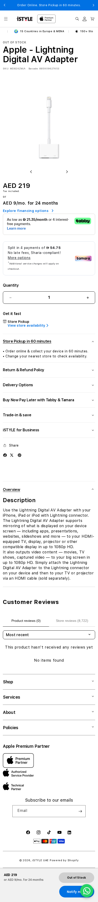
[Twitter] (12, 455)
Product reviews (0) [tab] (26, 621)
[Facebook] (5, 455)
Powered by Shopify (64, 860)
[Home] (25, 18)
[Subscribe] (80, 811)
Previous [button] (4, 5)
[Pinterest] (19, 455)
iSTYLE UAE (40, 860)
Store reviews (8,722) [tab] (72, 621)
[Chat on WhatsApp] (86, 890)
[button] (6, 19)
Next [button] (93, 5)
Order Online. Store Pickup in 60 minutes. (49, 5)
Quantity (11, 285)
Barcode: (33, 68)
